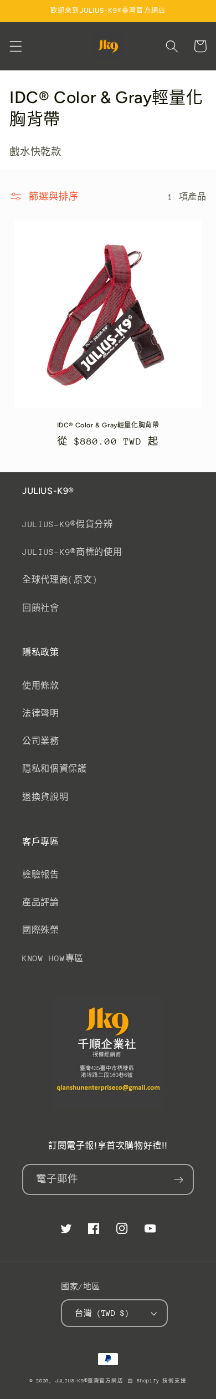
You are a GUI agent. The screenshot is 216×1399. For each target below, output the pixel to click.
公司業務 (40, 741)
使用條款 (40, 685)
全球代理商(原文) (59, 579)
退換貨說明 (45, 796)
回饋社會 (40, 607)
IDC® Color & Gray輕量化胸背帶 (108, 425)
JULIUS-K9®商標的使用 (72, 551)
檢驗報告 (40, 874)
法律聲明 (40, 713)
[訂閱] (178, 1179)
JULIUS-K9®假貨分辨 (67, 524)
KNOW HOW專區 (53, 958)
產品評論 (40, 902)
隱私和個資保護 (54, 768)
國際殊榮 (40, 930)
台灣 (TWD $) (102, 1313)
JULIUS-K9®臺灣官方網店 (89, 1380)
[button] (16, 46)
